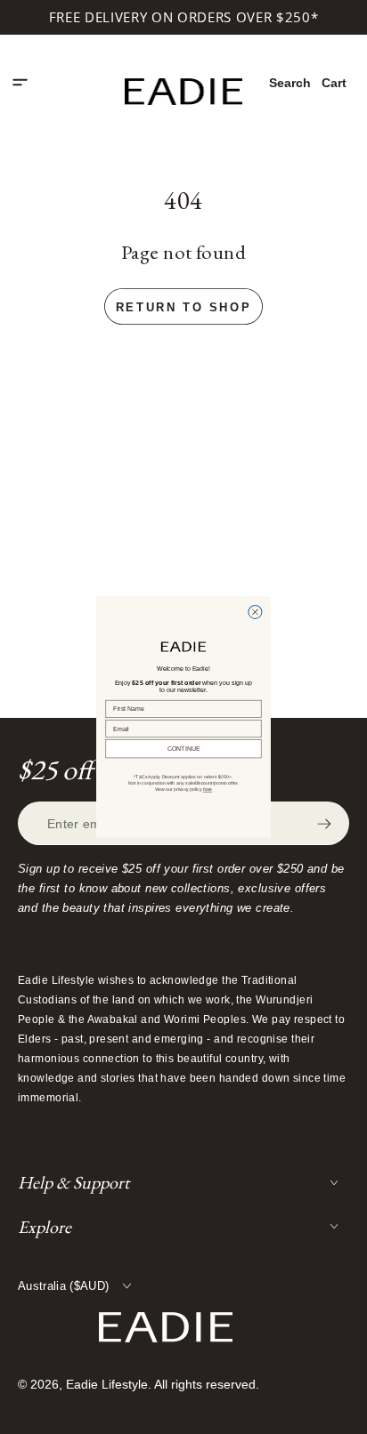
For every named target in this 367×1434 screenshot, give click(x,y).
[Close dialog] (255, 611)
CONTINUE (183, 749)
